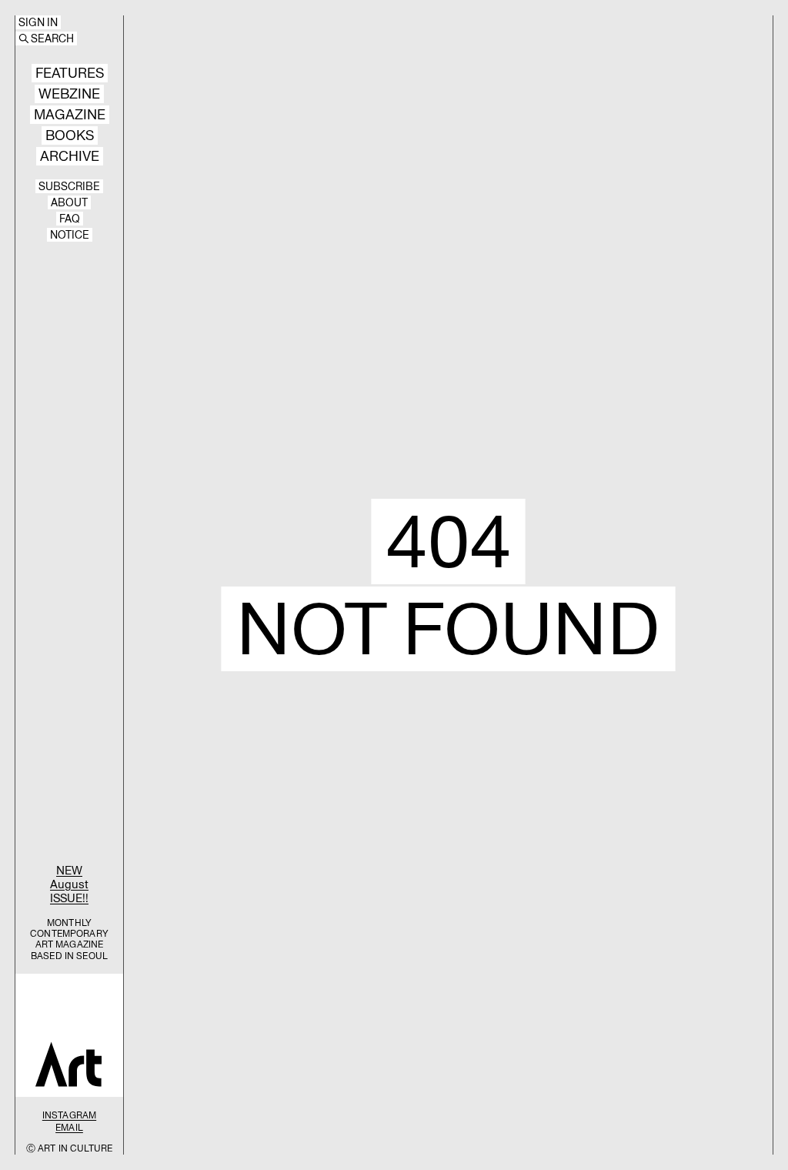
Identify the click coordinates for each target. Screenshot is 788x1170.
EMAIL (69, 1127)
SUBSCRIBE (69, 186)
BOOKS (69, 135)
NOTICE (69, 235)
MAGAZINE (69, 114)
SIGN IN (38, 22)
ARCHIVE (69, 156)
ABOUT (69, 202)
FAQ (69, 219)
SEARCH (52, 38)
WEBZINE (69, 94)
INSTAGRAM (69, 1115)
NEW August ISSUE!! (69, 884)
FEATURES (69, 73)
